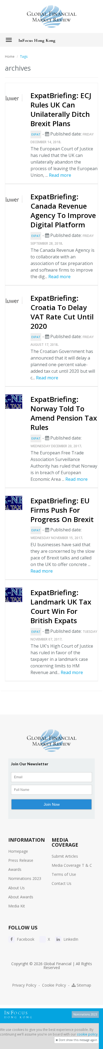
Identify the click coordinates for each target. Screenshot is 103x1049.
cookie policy (87, 1034)
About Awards (20, 896)
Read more (60, 175)
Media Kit (16, 906)
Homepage (18, 851)
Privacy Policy (24, 985)
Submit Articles (65, 856)
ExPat (35, 134)
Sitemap (83, 985)
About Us (16, 887)
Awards (14, 869)
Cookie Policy (54, 985)
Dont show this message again (77, 1040)
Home (10, 56)
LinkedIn (70, 939)
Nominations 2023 (24, 878)
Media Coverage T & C (72, 865)
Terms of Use (64, 874)
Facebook (25, 939)
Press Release (20, 860)
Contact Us (61, 883)
